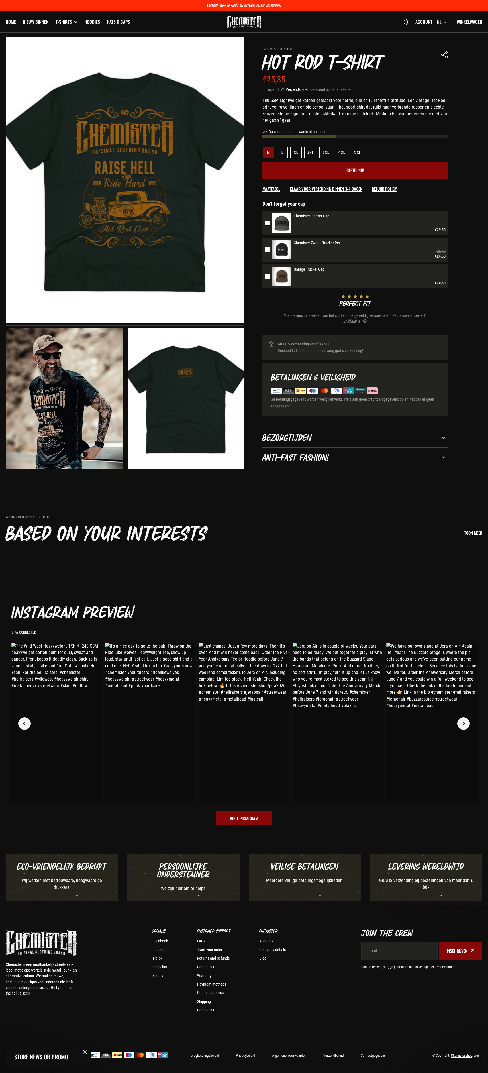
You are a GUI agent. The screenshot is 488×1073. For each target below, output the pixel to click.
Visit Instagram (244, 818)
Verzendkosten (297, 89)
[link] (281, 223)
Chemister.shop (461, 1056)
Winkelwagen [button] (469, 21)
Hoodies (92, 21)
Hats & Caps (118, 21)
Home (11, 21)
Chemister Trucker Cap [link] (311, 216)
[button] (406, 22)
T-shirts (64, 22)
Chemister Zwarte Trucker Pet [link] (317, 243)
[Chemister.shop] (244, 21)
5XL (359, 154)
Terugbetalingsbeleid (204, 1055)
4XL (343, 154)
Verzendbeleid (333, 1055)
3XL (327, 154)
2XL (312, 154)
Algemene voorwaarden (289, 1055)
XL (297, 154)
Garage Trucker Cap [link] (309, 269)
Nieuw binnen (36, 21)
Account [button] (423, 22)
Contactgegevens (373, 1055)
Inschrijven (457, 951)
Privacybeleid (245, 1055)
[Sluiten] (85, 1052)
